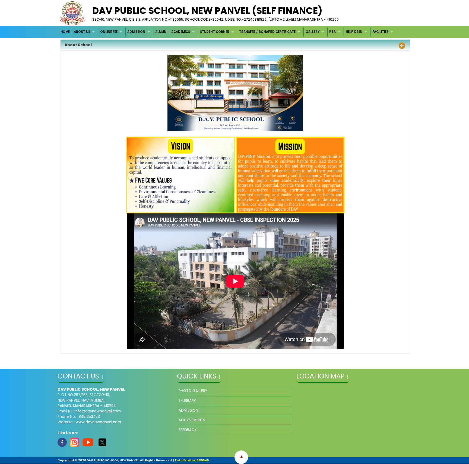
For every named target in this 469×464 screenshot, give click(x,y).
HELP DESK (354, 32)
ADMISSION (136, 32)
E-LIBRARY (187, 400)
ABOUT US (82, 32)
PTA (332, 32)
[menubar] (227, 31)
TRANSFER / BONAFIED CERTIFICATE (267, 32)
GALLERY (312, 32)
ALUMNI (161, 32)
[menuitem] (65, 31)
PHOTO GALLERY (193, 390)
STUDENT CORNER (214, 32)
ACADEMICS (180, 32)
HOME (65, 32)
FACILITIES (380, 32)
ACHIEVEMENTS (192, 420)
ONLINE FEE (109, 32)
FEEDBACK (188, 430)
